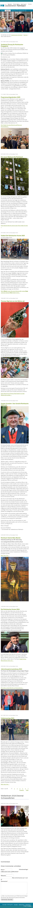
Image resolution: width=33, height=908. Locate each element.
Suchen (30, 4)
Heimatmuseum (25, 13)
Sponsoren (11, 15)
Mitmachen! (3, 15)
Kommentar (4, 881)
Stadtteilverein (21, 10)
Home (2, 10)
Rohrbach (14, 10)
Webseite (3, 875)
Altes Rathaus (17, 13)
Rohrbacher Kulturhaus (6, 13)
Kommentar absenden (7, 899)
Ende (27, 790)
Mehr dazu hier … (5, 555)
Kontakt (10, 4)
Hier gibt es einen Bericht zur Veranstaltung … (12, 688)
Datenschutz (16, 4)
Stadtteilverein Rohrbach (16, 35)
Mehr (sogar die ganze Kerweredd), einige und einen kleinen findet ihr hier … (14, 291)
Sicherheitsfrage (23, 869)
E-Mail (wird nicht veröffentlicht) (10, 871)
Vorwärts (21, 790)
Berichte (8, 10)
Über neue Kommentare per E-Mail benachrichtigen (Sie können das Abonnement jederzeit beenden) (14, 896)
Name (3, 869)
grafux (29, 905)
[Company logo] (16, 6)
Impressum (23, 4)
